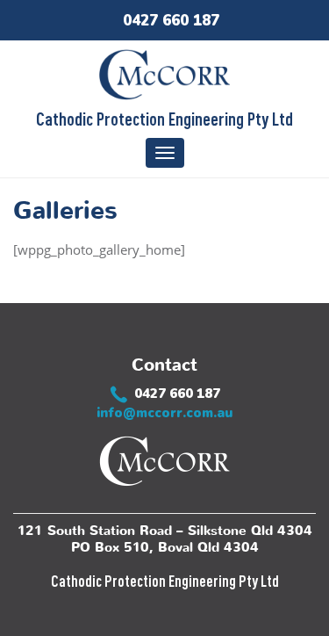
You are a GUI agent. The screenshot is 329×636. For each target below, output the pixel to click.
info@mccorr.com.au (164, 413)
